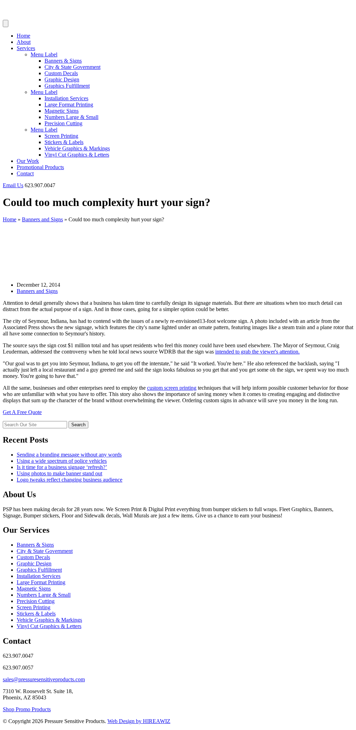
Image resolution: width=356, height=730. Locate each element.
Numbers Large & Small (71, 117)
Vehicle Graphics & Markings (77, 148)
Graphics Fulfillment (67, 86)
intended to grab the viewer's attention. (257, 352)
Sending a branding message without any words (69, 455)
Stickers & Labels (63, 142)
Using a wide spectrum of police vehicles (62, 461)
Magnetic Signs (61, 111)
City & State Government (72, 67)
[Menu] (5, 23)
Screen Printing (61, 136)
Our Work (28, 161)
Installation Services (66, 98)
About (24, 42)
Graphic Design (61, 79)
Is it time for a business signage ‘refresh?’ (62, 467)
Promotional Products (40, 167)
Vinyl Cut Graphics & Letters (76, 155)
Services (26, 48)
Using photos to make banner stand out (59, 473)
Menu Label (44, 54)
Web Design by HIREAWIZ (138, 721)
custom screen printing (171, 388)
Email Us (13, 185)
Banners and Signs (42, 219)
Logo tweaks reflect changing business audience (69, 480)
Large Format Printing (68, 105)
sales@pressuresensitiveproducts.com (44, 679)
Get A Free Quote (22, 412)
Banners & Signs (63, 61)
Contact (25, 173)
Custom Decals (61, 73)
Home (23, 36)
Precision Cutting (63, 123)
